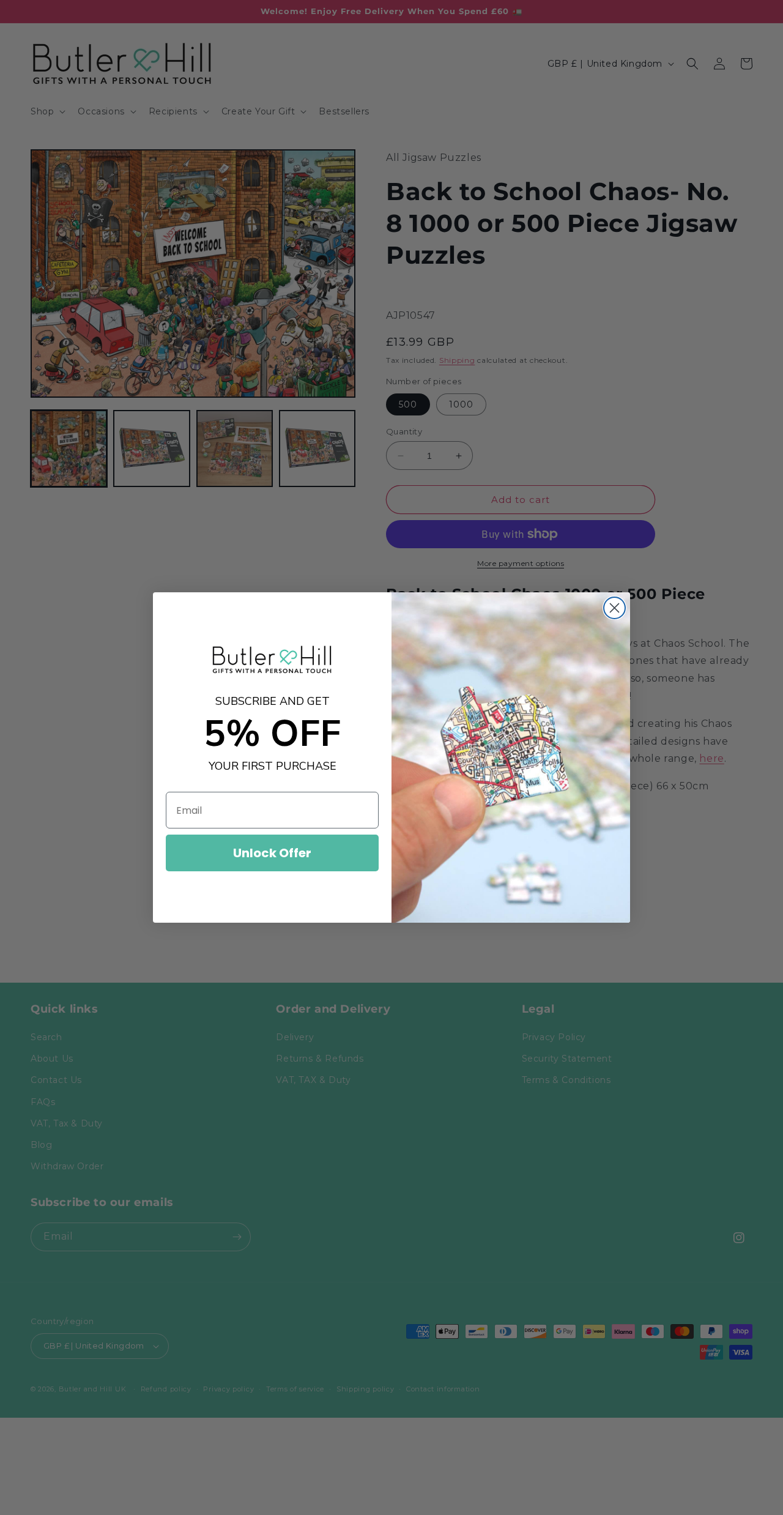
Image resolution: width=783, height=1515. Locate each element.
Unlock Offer (272, 853)
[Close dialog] (614, 608)
